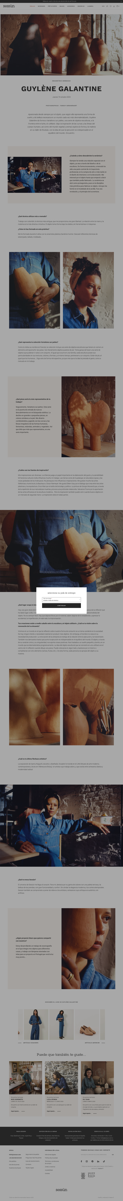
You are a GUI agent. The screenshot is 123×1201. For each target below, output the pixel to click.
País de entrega (47, 598)
